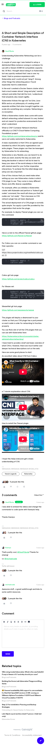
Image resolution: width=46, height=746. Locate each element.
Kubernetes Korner (8, 719)
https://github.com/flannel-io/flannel (17, 235)
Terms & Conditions (12, 735)
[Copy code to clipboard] (42, 220)
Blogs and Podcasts (12, 18)
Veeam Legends (11, 473)
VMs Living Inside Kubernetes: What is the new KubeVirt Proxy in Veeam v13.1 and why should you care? (23, 673)
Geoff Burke (9, 51)
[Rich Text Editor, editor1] (23, 636)
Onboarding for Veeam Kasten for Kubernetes (18, 710)
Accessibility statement (32, 735)
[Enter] (4, 11)
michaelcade (10, 584)
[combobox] (23, 11)
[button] (2, 5)
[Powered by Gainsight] (23, 730)
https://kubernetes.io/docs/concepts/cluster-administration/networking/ (20, 338)
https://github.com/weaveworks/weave (18, 310)
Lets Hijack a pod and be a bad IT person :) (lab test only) (22, 715)
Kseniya (8, 547)
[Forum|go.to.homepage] (11, 4)
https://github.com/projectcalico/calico (18, 279)
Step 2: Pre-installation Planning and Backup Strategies (19, 705)
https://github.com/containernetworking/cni (20, 136)
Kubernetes (28, 473)
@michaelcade (10, 558)
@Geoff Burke (23, 552)
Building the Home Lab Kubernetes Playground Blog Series (22, 682)
